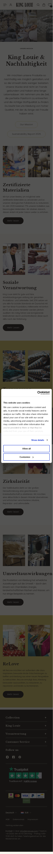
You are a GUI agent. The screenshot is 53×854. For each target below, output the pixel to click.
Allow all (26, 448)
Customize (25, 457)
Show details (37, 440)
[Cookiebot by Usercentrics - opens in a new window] (38, 393)
